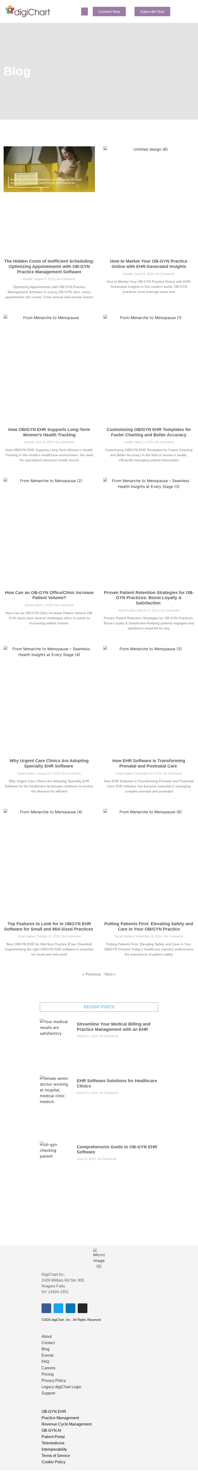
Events (47, 1355)
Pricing (48, 1374)
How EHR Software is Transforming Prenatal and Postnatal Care (148, 763)
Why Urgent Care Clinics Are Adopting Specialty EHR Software (49, 763)
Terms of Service (56, 1456)
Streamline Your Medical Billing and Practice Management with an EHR (113, 1027)
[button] (84, 12)
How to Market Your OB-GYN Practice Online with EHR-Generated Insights (148, 264)
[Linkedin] (70, 1308)
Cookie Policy (53, 1462)
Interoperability (54, 1449)
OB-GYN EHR (54, 1412)
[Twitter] (58, 1308)
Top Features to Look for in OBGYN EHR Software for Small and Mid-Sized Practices (49, 926)
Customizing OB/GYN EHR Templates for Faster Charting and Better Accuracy (149, 432)
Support (48, 1393)
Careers (48, 1368)
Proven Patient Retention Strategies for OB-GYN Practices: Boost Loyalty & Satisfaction (149, 597)
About (47, 1336)
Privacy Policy (54, 1380)
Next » (110, 974)
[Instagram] (82, 1308)
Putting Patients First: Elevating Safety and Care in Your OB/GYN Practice (148, 926)
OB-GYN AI (51, 1430)
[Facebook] (46, 1308)
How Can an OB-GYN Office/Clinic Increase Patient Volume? (49, 595)
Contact (48, 1343)
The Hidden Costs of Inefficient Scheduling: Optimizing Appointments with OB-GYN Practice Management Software (49, 266)
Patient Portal (53, 1437)
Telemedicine (53, 1443)
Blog (46, 1349)
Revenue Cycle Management (67, 1424)
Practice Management (60, 1418)
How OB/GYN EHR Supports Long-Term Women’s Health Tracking (49, 432)
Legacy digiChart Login (61, 1387)
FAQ (45, 1362)
